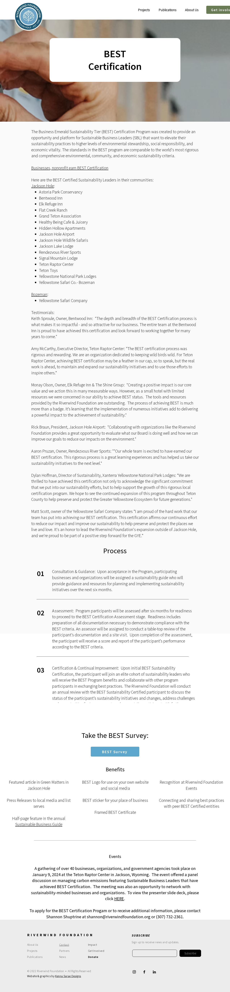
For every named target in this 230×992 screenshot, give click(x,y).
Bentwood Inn (51, 198)
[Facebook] (144, 972)
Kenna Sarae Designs (68, 976)
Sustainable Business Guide (38, 824)
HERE (119, 898)
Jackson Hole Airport (56, 234)
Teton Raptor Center (56, 264)
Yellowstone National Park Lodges (67, 276)
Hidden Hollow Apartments (62, 228)
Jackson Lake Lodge (56, 246)
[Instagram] (134, 972)
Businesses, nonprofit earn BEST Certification (69, 168)
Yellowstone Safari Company (63, 300)
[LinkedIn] (154, 972)
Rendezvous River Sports (60, 252)
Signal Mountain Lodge (58, 258)
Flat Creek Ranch (53, 210)
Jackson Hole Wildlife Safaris (63, 240)
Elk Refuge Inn (51, 204)
